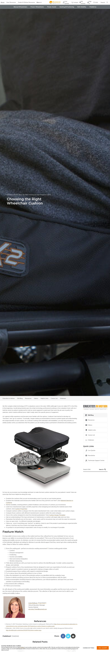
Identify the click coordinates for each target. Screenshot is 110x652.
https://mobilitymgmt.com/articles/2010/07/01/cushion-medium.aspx (23, 630)
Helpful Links (44, 398)
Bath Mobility (81, 7)
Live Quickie (91, 450)
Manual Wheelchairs (20, 7)
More (38, 2)
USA (96, 2)
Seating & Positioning (67, 7)
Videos (36, 398)
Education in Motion (12, 194)
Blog (20, 194)
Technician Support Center (96, 460)
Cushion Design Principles (57, 515)
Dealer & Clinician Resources (26, 2)
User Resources (11, 2)
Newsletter (91, 455)
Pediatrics (93, 7)
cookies (22, 647)
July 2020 (25, 194)
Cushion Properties (21, 509)
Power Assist (51, 7)
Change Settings (88, 648)
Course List (54, 398)
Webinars (63, 398)
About (2, 2)
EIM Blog (20, 398)
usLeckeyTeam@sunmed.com (37, 609)
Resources (28, 398)
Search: (103, 2)
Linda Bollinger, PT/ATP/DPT (37, 603)
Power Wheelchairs (37, 7)
